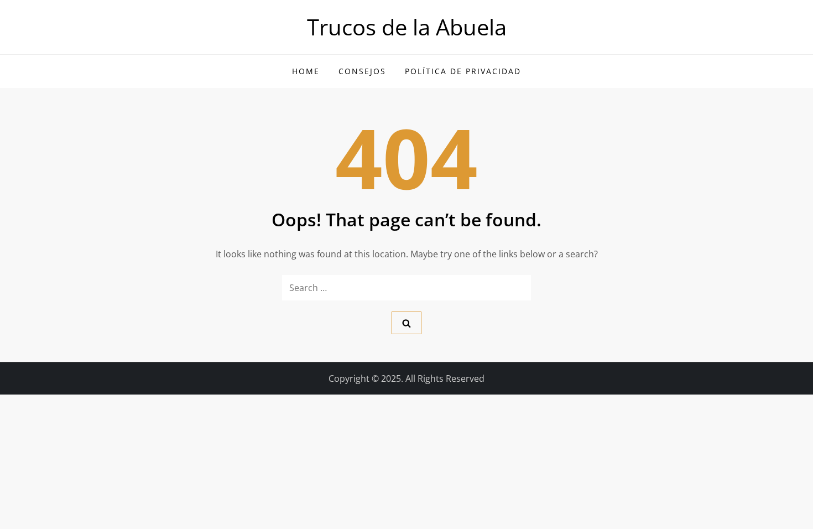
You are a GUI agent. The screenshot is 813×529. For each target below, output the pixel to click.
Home (306, 71)
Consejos (362, 71)
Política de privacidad (463, 71)
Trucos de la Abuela (407, 27)
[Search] (406, 323)
